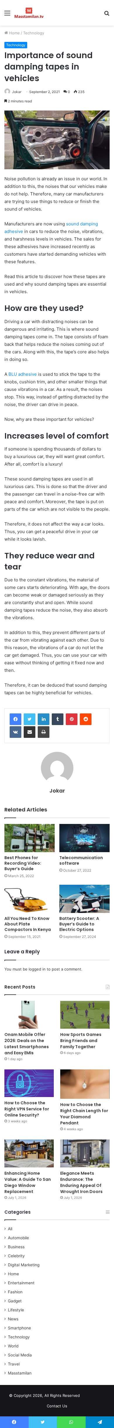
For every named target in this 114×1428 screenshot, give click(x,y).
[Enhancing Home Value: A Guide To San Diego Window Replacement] (29, 1153)
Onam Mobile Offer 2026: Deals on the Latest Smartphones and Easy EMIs (26, 1044)
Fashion (15, 1292)
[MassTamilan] (29, 13)
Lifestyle (16, 1310)
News (13, 1319)
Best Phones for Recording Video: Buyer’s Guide (22, 863)
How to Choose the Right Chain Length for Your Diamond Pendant (84, 1114)
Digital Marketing (23, 1265)
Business (16, 1246)
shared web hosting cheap (99, 1396)
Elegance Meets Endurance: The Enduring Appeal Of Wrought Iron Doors (81, 1182)
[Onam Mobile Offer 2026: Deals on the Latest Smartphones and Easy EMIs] (29, 1014)
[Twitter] (29, 719)
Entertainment (21, 1283)
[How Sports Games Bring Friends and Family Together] (85, 1014)
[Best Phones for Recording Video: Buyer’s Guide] (29, 838)
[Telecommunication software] (84, 838)
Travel (14, 1364)
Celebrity (16, 1255)
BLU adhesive (22, 374)
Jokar (16, 92)
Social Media (20, 1355)
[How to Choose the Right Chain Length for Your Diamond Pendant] (85, 1084)
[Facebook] (15, 719)
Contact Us (57, 1406)
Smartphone (19, 1328)
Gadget (15, 1301)
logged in (37, 969)
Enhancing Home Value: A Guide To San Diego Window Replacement (27, 1182)
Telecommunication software (81, 860)
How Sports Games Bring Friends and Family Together (80, 1041)
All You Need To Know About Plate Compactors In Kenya (27, 924)
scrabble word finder (88, 1396)
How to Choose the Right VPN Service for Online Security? (26, 1109)
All (10, 1228)
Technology (33, 33)
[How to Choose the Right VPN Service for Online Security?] (29, 1083)
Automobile (18, 1237)
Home (14, 33)
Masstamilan (20, 1373)
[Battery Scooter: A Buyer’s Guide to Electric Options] (84, 899)
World (13, 1346)
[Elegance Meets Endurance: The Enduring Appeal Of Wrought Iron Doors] (85, 1153)
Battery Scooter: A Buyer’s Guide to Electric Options (79, 924)
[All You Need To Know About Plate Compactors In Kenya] (29, 899)
